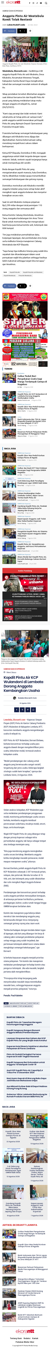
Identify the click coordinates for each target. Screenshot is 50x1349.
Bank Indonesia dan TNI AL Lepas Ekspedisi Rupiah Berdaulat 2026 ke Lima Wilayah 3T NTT (32, 421)
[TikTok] (37, 3)
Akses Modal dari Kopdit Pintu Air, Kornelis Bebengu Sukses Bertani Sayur (31, 559)
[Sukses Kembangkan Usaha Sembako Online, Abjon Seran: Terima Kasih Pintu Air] (9, 495)
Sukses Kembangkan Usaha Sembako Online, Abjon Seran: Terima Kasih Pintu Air (30, 495)
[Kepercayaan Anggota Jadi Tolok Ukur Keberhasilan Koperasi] (9, 521)
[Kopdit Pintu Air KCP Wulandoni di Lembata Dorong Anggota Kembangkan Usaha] (9, 396)
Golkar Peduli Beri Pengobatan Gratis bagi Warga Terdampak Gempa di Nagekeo (32, 380)
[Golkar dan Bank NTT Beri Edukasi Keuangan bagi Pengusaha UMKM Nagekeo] (9, 470)
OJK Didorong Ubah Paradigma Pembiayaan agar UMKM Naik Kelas (32, 482)
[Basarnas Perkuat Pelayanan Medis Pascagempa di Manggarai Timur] (9, 434)
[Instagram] (33, 3)
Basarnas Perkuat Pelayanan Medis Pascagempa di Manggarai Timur (32, 433)
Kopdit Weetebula (9, 275)
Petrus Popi (20, 485)
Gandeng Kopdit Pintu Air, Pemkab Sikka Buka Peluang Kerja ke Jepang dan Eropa (32, 508)
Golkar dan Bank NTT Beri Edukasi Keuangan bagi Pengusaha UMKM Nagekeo (32, 470)
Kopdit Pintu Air (15, 272)
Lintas (19, 417)
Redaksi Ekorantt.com (24, 400)
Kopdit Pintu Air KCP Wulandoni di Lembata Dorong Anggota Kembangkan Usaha (32, 396)
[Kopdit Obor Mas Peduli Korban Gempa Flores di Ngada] (9, 409)
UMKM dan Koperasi (12, 10)
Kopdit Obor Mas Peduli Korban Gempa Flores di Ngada (31, 408)
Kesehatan (20, 373)
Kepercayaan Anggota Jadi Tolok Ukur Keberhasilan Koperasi (31, 520)
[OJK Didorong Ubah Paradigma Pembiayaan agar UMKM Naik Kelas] (9, 483)
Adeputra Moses (22, 436)
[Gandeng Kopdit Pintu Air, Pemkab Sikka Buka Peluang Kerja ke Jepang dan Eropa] (9, 508)
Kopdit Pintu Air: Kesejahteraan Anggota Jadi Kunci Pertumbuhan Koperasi (31, 546)
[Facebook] (30, 3)
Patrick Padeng (22, 425)
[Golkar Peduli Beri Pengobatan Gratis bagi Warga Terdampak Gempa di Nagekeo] (9, 378)
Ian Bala (19, 387)
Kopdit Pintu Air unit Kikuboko (32, 272)
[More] (30, 31)
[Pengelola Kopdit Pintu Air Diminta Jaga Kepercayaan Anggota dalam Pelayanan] (9, 533)
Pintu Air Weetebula (25, 275)
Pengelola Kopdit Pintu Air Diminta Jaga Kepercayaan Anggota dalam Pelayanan (32, 533)
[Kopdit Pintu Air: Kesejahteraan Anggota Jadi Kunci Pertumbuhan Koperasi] (9, 546)
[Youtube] (41, 3)
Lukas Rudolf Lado (16, 25)
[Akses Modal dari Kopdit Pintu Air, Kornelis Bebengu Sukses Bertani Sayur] (9, 559)
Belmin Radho (22, 411)
